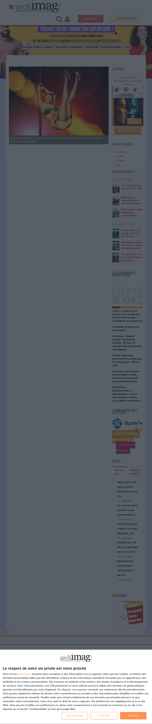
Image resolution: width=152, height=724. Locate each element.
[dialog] (76, 687)
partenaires (24, 674)
